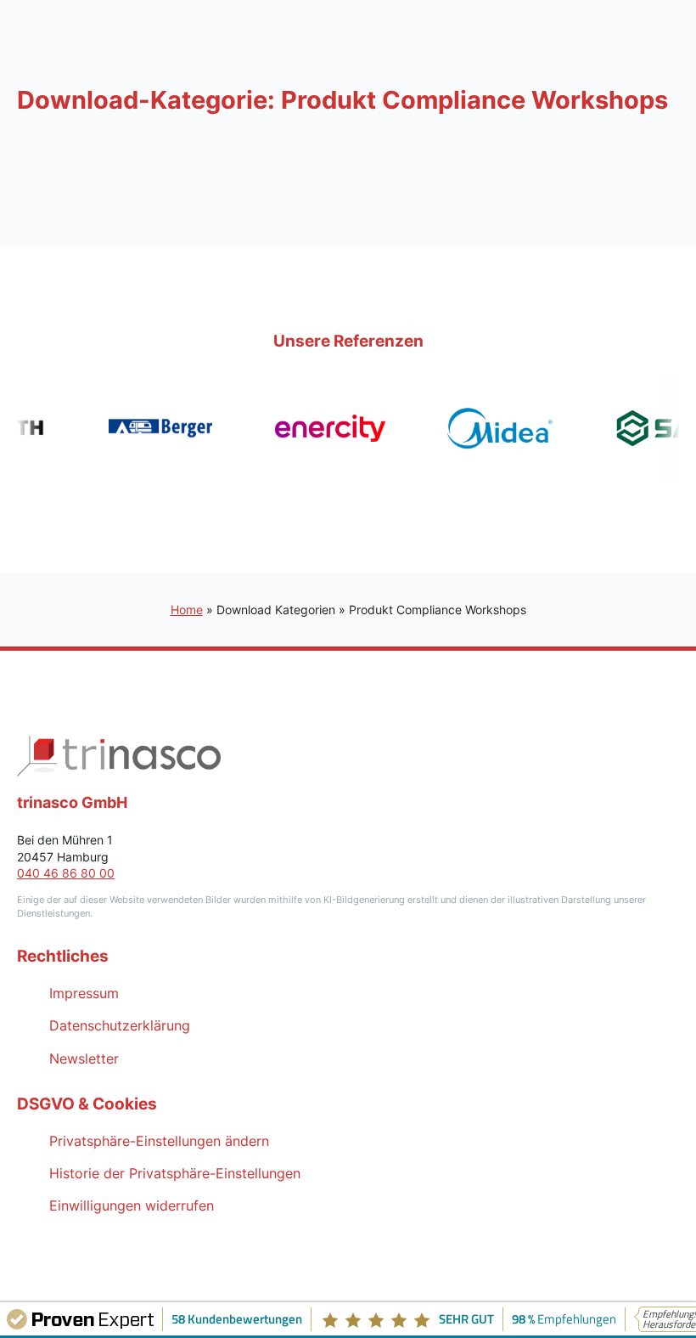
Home (187, 609)
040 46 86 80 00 (66, 873)
